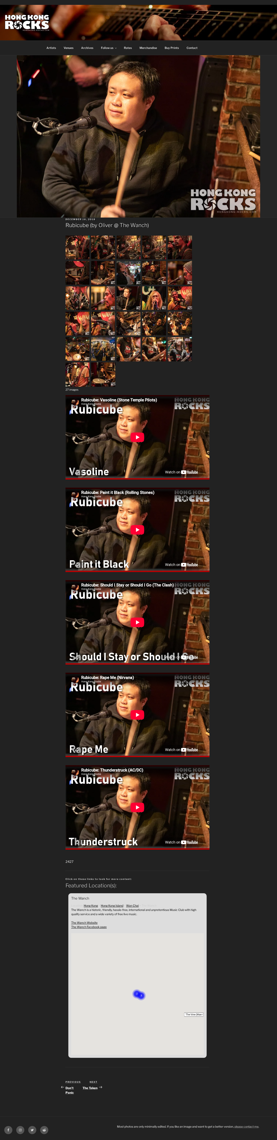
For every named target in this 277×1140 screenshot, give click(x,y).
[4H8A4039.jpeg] (180, 284)
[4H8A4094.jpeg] (77, 335)
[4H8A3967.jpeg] (77, 259)
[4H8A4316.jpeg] (103, 386)
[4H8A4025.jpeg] (129, 284)
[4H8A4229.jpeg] (180, 360)
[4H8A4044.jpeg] (77, 309)
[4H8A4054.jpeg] (129, 309)
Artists (51, 48)
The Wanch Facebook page (89, 927)
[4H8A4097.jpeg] (103, 335)
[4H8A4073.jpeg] (154, 309)
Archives (87, 48)
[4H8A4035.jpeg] (154, 284)
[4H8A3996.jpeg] (154, 259)
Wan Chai (132, 905)
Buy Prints (172, 48)
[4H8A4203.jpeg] (154, 360)
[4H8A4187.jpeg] (129, 360)
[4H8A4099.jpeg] (129, 335)
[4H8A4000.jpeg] (180, 259)
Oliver (106, 225)
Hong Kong (91, 905)
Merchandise (148, 48)
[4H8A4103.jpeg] (154, 335)
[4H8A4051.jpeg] (103, 309)
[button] (197, 1015)
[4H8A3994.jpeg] (129, 259)
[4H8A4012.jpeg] (103, 284)
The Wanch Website (84, 922)
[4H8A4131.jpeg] (103, 360)
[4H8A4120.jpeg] (77, 360)
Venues (68, 48)
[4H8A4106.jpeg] (180, 335)
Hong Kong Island (112, 905)
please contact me (246, 1126)
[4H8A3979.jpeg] (103, 259)
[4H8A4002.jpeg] (77, 284)
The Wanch (133, 225)
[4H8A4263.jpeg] (77, 386)
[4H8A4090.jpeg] (180, 309)
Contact (192, 48)
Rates (128, 48)
